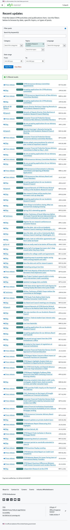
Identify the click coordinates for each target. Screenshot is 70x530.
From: (6, 58)
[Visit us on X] (7, 499)
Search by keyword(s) (11, 33)
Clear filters (18, 67)
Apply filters (8, 67)
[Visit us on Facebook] (4, 499)
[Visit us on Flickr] (19, 499)
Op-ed (7, 106)
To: (26, 58)
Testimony (8, 216)
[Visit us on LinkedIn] (11, 499)
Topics (27, 41)
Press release (10, 85)
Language (50, 41)
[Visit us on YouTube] (15, 499)
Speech (7, 107)
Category (7, 41)
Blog (6, 90)
